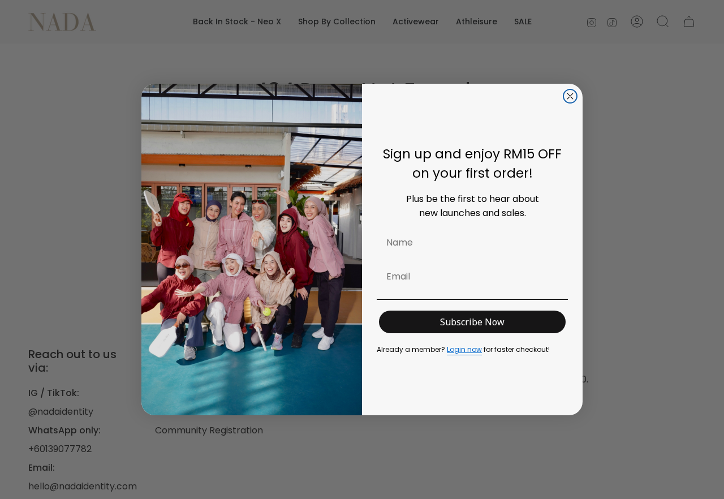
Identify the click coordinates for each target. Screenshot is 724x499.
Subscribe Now (472, 322)
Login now (464, 349)
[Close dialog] (570, 96)
